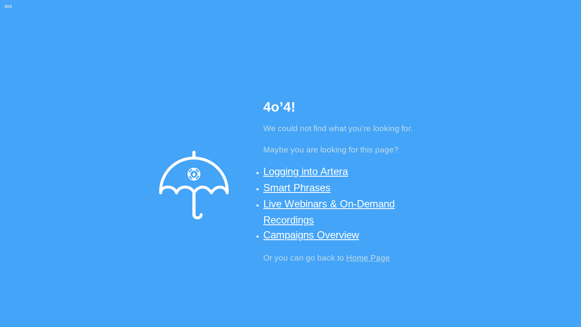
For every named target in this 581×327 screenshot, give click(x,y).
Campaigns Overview (311, 235)
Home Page (368, 257)
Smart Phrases (296, 187)
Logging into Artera (305, 171)
